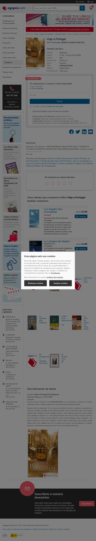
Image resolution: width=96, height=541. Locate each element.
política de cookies (55, 277)
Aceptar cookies (61, 283)
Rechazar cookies (35, 283)
